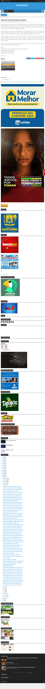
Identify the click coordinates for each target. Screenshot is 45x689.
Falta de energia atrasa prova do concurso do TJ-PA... (13, 550)
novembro (5, 480)
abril (4, 591)
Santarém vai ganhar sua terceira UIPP (10, 511)
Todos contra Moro (10, 662)
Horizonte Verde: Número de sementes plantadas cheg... (13, 524)
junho (4, 588)
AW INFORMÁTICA (22, 5)
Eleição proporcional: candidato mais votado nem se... (13, 545)
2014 (3, 476)
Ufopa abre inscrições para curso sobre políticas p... (12, 489)
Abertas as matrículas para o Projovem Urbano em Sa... (13, 542)
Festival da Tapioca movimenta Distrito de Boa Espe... (13, 510)
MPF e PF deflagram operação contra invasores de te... (13, 572)
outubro (4, 481)
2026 (3, 457)
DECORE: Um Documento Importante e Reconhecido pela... (13, 561)
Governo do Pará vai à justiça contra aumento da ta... (13, 573)
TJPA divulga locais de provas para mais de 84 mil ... (12, 585)
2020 (3, 467)
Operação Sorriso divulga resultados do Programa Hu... (13, 513)
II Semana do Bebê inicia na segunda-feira (10, 522)
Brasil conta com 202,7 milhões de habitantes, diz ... (12, 495)
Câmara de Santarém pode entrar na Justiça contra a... (13, 529)
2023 (3, 462)
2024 (3, 460)
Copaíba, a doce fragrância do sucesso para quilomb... (13, 492)
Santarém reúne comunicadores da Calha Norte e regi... (13, 507)
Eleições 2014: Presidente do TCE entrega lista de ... (12, 534)
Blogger (31, 672)
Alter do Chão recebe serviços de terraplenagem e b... (13, 526)
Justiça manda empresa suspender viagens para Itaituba (13, 519)
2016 (3, 473)
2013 (3, 598)
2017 (3, 471)
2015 (3, 475)
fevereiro (5, 595)
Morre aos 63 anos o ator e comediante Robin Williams (13, 535)
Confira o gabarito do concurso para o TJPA (11, 546)
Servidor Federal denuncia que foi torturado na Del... (12, 578)
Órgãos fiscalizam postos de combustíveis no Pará (12, 538)
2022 (3, 463)
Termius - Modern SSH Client (11, 440)
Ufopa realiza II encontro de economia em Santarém (27, 22)
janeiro (4, 596)
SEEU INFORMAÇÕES (9, 445)
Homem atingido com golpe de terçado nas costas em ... (13, 567)
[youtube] (43, 1)
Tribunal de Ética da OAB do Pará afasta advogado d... (13, 548)
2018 (3, 470)
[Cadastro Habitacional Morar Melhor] (22, 126)
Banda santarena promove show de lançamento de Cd (12, 499)
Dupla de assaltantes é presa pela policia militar (12, 486)
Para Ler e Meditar (6, 557)
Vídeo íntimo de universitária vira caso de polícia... (12, 494)
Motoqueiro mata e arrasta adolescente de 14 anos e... (13, 537)
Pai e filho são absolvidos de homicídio (10, 500)
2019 (3, 468)
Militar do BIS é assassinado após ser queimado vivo (12, 515)
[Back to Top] (43, 681)
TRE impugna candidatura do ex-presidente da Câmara (13, 575)
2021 (3, 465)
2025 (3, 458)
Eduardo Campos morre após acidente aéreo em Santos (13, 530)
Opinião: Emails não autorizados (9, 553)
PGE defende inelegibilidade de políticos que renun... (12, 497)
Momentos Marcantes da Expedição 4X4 (10, 518)
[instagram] (38, 1)
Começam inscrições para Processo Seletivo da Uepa (12, 556)
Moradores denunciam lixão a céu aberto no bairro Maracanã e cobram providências (21, 667)
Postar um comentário (5, 79)
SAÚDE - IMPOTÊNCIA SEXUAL (8, 565)
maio (4, 590)
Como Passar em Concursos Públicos (10, 559)
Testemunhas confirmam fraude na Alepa (10, 543)
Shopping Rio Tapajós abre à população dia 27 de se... (13, 581)
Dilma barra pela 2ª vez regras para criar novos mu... (12, 505)
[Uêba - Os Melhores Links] (4, 206)
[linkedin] (40, 1)
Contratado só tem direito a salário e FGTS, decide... (12, 487)
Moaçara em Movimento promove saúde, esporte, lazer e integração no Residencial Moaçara (22, 657)
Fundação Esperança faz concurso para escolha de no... (13, 503)
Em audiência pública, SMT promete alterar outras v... (13, 532)
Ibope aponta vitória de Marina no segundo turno (12, 502)
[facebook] (37, 1)
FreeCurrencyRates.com (4, 274)
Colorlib (5, 681)
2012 (3, 600)
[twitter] (42, 1)
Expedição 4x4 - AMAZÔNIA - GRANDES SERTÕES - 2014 (13, 521)
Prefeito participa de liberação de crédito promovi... (12, 570)
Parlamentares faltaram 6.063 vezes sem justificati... (12, 562)
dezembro (5, 478)
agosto (4, 484)
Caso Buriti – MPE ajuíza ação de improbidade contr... (13, 551)
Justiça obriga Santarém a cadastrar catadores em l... (13, 577)
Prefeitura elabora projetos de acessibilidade (11, 554)
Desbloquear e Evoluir (9, 450)
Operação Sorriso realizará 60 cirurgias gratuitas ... (12, 583)
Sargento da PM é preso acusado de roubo (11, 491)
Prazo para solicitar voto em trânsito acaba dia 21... (12, 527)
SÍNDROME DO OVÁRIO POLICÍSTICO (9, 564)
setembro (5, 483)
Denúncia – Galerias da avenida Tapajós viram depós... (13, 516)
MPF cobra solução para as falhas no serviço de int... (12, 569)
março (4, 593)
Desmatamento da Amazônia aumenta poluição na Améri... (13, 580)
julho (4, 586)
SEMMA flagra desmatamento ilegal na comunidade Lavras (13, 540)
